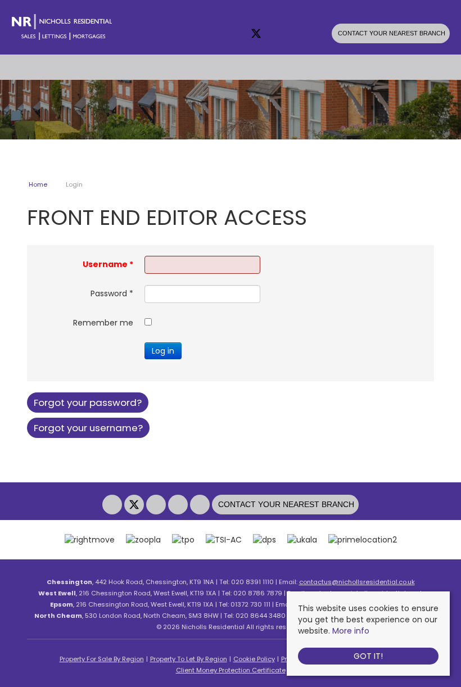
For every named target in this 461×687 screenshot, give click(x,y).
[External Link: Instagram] (278, 34)
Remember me (103, 322)
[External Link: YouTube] (299, 34)
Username (108, 264)
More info (350, 630)
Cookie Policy (254, 658)
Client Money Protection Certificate (231, 670)
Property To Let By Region (188, 658)
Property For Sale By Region (102, 658)
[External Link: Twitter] (257, 34)
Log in (163, 350)
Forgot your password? (88, 402)
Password (112, 293)
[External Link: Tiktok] (321, 34)
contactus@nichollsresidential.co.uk (357, 581)
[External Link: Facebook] (235, 34)
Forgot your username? (88, 428)
